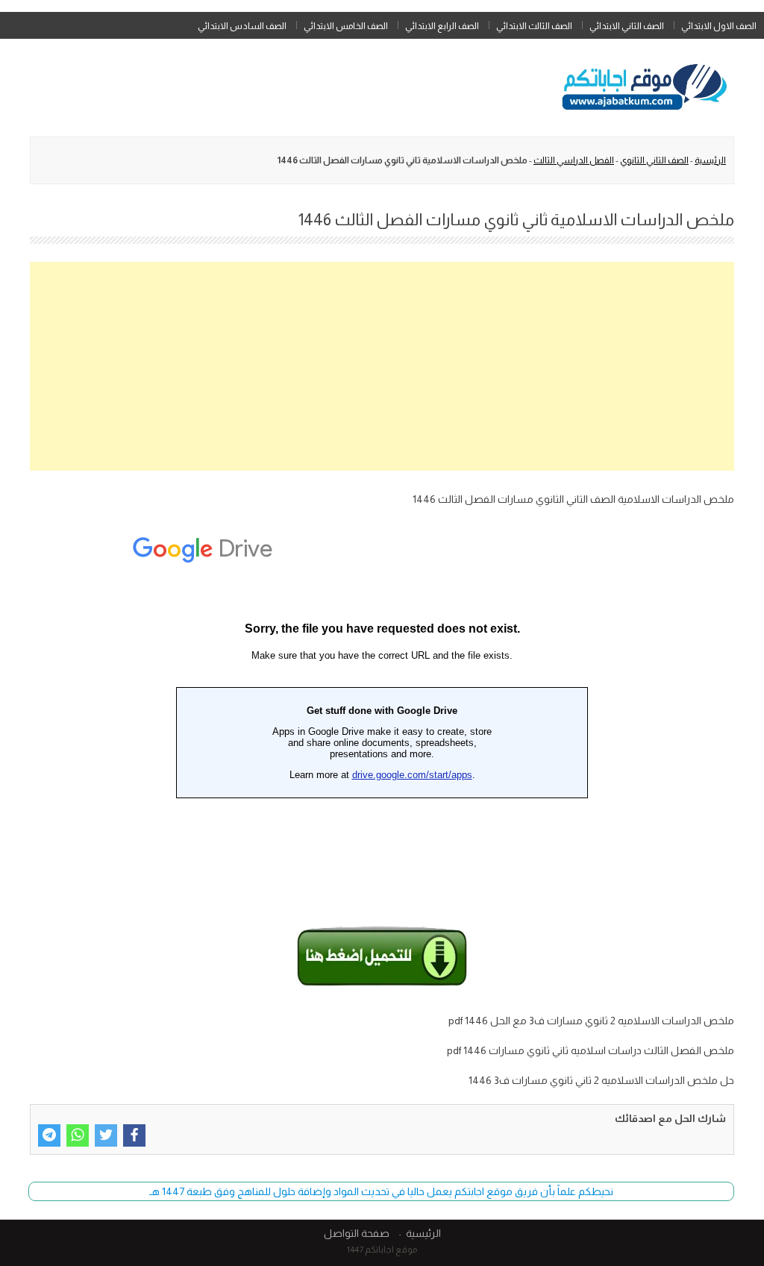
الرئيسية (710, 160)
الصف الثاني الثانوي (654, 160)
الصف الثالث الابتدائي (534, 26)
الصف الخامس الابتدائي (346, 26)
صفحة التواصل (356, 1233)
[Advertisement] (382, 366)
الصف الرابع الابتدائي (442, 26)
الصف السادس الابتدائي (242, 26)
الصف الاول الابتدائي (719, 26)
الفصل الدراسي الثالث (573, 160)
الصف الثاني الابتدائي (626, 26)
